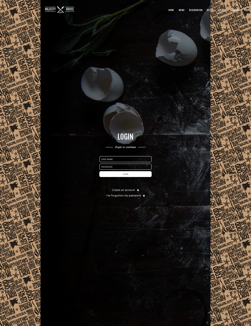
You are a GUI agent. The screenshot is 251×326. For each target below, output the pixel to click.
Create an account (124, 190)
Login (125, 174)
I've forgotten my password (124, 195)
